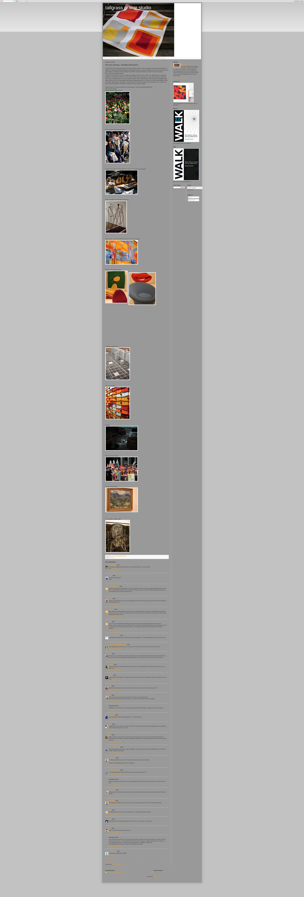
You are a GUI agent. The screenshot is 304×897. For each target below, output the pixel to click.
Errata (147, 58)
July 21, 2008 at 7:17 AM (115, 774)
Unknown (111, 609)
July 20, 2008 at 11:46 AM (115, 700)
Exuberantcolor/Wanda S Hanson (118, 644)
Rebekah (111, 664)
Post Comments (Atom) (118, 864)
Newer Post (108, 861)
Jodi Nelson (112, 790)
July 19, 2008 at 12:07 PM (115, 616)
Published (111, 58)
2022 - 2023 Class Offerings (158, 58)
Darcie (110, 598)
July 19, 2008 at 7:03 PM (115, 648)
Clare (110, 653)
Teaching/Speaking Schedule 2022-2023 (127, 58)
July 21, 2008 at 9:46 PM (115, 846)
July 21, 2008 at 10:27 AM (115, 804)
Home (105, 58)
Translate (192, 191)
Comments (192, 200)
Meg (110, 828)
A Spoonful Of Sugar (114, 635)
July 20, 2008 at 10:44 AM (115, 680)
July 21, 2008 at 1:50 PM (115, 823)
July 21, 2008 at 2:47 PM (115, 832)
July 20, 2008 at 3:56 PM (115, 729)
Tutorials (141, 58)
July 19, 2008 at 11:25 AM (115, 593)
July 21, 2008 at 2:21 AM (115, 765)
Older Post (165, 861)
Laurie (110, 575)
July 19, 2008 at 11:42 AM (115, 604)
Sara (110, 685)
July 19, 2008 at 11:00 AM (115, 570)
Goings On (112, 557)
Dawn (110, 724)
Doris (110, 819)
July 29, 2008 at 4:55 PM (115, 855)
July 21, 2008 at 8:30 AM (115, 785)
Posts (190, 197)
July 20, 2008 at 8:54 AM (115, 659)
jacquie (185, 64)
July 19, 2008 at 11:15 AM (115, 581)
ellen (110, 621)
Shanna (111, 675)
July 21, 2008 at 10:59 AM (115, 814)
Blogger (155, 876)
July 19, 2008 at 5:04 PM (115, 639)
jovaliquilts (112, 715)
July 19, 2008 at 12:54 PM (115, 630)
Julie (110, 809)
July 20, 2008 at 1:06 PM (115, 710)
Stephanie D (112, 757)
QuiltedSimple (112, 564)
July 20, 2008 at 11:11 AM (115, 690)
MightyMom (112, 800)
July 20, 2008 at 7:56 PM (115, 742)
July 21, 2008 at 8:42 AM (115, 795)
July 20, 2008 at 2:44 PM (115, 719)
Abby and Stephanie (114, 770)
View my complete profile (179, 77)
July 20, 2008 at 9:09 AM (115, 670)
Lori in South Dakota (114, 747)
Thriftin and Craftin (114, 586)
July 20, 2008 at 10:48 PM (115, 752)
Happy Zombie (113, 851)
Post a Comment (111, 858)
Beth (110, 734)
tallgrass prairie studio (128, 7)
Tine (110, 695)
